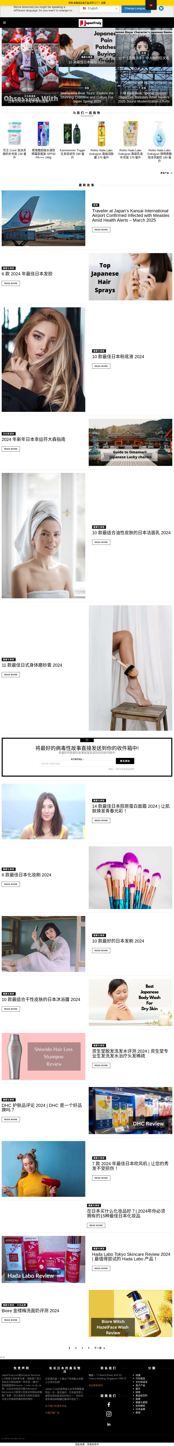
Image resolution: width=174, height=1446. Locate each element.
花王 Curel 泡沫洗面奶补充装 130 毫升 (14, 154)
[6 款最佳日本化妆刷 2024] (130, 877)
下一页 (98, 1348)
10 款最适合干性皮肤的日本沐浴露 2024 (41, 999)
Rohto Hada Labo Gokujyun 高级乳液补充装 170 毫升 (130, 154)
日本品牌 (21, 1305)
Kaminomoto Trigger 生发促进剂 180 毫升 (72, 154)
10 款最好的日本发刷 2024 (118, 941)
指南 (138, 1399)
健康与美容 (87, 57)
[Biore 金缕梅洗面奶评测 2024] (130, 1313)
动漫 (144, 53)
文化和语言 (30, 96)
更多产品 (165, 173)
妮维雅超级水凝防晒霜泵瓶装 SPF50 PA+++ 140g (43, 154)
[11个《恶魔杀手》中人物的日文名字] (143, 47)
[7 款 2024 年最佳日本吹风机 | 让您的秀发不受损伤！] (43, 1169)
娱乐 (138, 1388)
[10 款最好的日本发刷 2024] (43, 944)
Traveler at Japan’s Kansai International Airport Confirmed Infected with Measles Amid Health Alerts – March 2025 (130, 215)
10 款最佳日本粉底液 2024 (118, 356)
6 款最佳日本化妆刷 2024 (26, 874)
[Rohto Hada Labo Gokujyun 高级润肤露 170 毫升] (101, 134)
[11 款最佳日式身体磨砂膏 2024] (130, 668)
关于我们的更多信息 (56, 1406)
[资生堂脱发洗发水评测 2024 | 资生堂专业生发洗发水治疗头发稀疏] (43, 1056)
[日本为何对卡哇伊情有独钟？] (30, 67)
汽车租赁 (140, 1378)
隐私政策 (80, 1444)
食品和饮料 (141, 1395)
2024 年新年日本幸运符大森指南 (33, 439)
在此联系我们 (96, 1385)
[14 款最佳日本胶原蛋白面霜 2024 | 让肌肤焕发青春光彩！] (43, 811)
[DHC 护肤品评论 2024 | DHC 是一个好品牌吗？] (130, 1110)
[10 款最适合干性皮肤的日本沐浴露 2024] (130, 1002)
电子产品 (140, 1385)
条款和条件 (93, 1444)
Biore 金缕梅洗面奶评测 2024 (30, 1310)
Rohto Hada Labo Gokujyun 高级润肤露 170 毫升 (101, 154)
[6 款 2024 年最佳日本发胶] (130, 276)
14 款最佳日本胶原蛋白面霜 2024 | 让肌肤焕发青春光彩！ (131, 809)
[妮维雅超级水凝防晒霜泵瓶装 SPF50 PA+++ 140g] (43, 134)
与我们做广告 (52, 1412)
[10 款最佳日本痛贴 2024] (87, 47)
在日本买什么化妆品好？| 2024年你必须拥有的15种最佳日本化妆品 (126, 1213)
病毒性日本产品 (82, 2)
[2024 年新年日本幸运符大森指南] (130, 442)
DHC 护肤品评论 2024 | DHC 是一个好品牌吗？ (42, 1108)
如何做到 (140, 1405)
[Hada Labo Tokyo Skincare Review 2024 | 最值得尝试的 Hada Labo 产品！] (43, 1259)
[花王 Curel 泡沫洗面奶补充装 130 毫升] (14, 134)
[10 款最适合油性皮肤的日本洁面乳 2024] (43, 535)
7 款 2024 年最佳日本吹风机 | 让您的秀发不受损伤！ (130, 1166)
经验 (87, 88)
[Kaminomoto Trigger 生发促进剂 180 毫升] (72, 134)
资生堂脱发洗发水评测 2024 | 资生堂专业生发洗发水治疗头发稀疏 (130, 1053)
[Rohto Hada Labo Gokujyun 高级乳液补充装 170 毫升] (130, 134)
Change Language (136, 8)
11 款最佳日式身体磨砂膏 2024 (32, 665)
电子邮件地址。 (77, 759)
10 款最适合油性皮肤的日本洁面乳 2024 (131, 532)
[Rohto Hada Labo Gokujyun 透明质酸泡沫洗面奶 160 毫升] (159, 134)
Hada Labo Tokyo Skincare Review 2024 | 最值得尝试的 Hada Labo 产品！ (131, 1257)
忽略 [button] (103, 2)
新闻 (95, 205)
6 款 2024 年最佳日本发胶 (27, 273)
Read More (101, 230)
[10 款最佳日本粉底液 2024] (43, 359)
